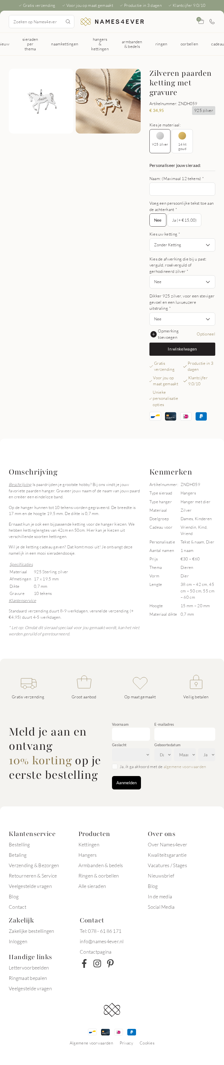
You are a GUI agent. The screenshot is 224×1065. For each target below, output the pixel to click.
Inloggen (18, 941)
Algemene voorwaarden (91, 1042)
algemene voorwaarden (185, 766)
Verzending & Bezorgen (34, 865)
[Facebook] (84, 963)
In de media (160, 896)
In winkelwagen (182, 348)
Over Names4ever (167, 844)
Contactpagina (95, 952)
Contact (17, 907)
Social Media (161, 907)
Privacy (126, 1042)
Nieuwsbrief (161, 876)
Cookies (147, 1042)
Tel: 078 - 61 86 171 (100, 931)
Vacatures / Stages (167, 865)
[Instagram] (97, 963)
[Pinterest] (110, 963)
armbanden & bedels (132, 44)
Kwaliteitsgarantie (167, 855)
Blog (14, 896)
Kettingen (88, 844)
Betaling (17, 855)
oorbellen (189, 43)
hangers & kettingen (100, 44)
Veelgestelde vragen (30, 886)
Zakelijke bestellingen (31, 931)
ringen (161, 43)
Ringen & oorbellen (98, 876)
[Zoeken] (68, 21)
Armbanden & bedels (100, 865)
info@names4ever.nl (102, 941)
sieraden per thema (30, 44)
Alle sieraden (92, 886)
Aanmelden (126, 782)
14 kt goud (182, 146)
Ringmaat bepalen (28, 978)
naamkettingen (64, 43)
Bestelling (19, 844)
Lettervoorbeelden (29, 968)
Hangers (87, 855)
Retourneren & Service (33, 876)
